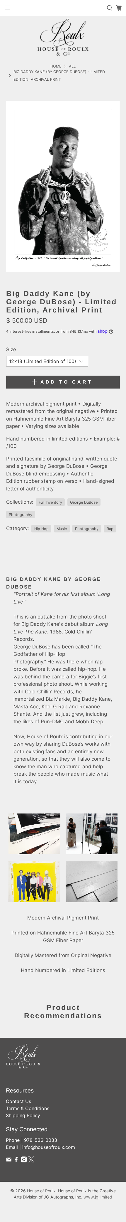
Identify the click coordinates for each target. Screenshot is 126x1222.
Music (62, 529)
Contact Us (18, 1101)
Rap (110, 529)
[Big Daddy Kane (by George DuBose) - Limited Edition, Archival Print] (63, 186)
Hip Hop (41, 529)
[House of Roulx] (63, 37)
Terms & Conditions (27, 1108)
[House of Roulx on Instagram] (24, 1161)
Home (56, 66)
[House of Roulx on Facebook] (16, 1161)
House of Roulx (41, 1190)
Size (11, 349)
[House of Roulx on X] (31, 1161)
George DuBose (84, 502)
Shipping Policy (23, 1115)
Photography (20, 514)
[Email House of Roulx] (9, 1161)
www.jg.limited (98, 1196)
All (72, 66)
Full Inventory (50, 502)
